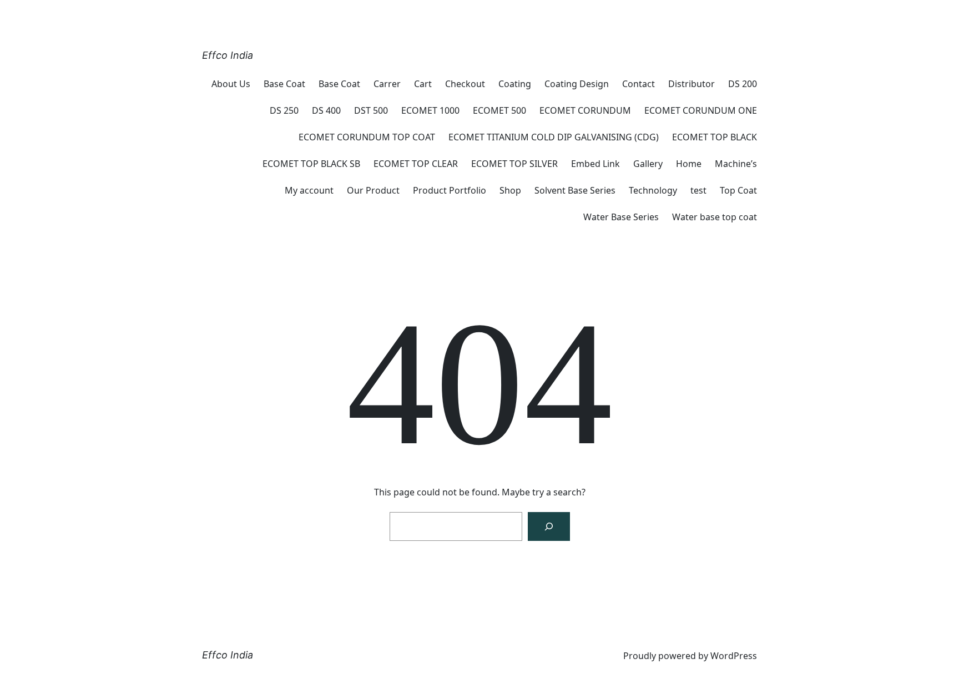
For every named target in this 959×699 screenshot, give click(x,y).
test (698, 190)
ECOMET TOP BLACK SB (311, 164)
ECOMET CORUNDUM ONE (700, 110)
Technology (653, 190)
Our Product (373, 190)
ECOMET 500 (499, 110)
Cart (423, 84)
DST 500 (371, 110)
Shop (510, 190)
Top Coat (738, 190)
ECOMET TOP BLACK (714, 137)
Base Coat (284, 84)
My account (309, 190)
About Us (230, 84)
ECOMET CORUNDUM (585, 110)
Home (688, 164)
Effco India (227, 55)
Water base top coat (714, 217)
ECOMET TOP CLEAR (415, 164)
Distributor (691, 84)
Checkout (465, 84)
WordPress (733, 656)
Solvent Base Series (574, 190)
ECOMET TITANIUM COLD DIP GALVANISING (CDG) (553, 137)
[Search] (549, 526)
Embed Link (595, 164)
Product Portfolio (449, 190)
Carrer (387, 84)
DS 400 (326, 110)
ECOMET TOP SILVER (514, 164)
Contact (638, 84)
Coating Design (576, 84)
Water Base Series (621, 217)
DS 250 (284, 110)
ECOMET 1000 (430, 110)
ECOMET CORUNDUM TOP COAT (367, 137)
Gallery (648, 164)
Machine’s (736, 164)
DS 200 (742, 84)
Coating (514, 84)
